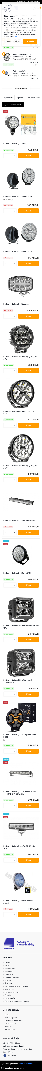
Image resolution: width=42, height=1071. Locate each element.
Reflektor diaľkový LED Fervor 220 (18, 251)
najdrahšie (20, 98)
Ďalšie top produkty (21, 88)
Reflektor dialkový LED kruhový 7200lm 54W (20, 412)
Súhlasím (30, 41)
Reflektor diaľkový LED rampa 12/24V (19, 520)
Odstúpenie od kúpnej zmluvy (13, 1068)
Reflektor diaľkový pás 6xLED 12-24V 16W (19, 847)
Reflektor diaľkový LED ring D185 (17, 573)
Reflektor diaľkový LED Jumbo (16, 304)
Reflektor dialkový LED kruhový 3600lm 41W (20, 358)
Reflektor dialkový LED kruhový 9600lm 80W (20, 467)
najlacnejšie (8, 98)
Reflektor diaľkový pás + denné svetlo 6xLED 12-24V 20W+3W (19, 793)
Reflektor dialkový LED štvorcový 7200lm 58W (17, 681)
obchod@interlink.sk (15, 1046)
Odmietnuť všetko (13, 41)
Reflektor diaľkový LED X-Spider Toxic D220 (19, 736)
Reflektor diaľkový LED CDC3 (15, 144)
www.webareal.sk (26, 1064)
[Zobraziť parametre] (13, 104)
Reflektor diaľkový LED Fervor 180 (17, 196)
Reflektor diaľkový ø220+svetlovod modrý (18, 902)
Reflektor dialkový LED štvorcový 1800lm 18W (21, 627)
